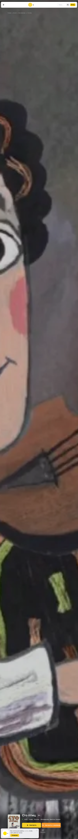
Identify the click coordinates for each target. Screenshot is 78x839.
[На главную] (31, 5)
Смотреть (32, 825)
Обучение (42, 832)
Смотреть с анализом (52, 825)
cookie (26, 831)
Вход (72, 4)
